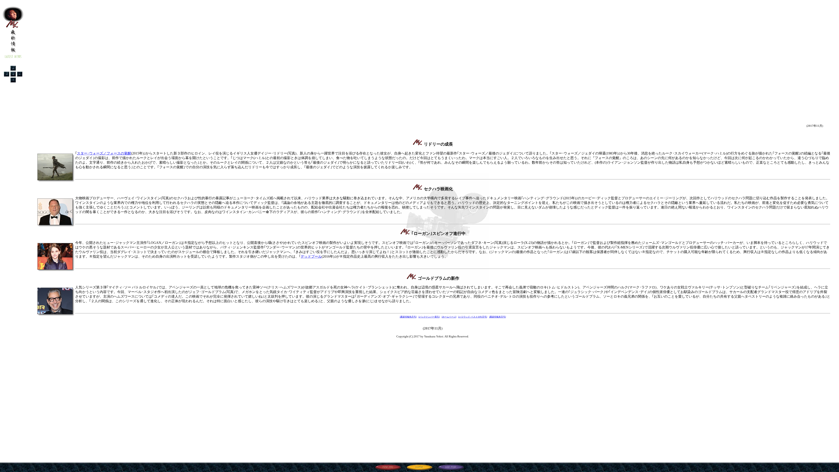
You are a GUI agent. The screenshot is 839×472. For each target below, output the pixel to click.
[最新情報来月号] (497, 317)
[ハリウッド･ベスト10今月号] (472, 317)
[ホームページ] (449, 317)
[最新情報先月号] (408, 317)
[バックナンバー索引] (429, 317)
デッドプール (311, 256)
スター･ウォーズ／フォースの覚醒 (104, 153)
